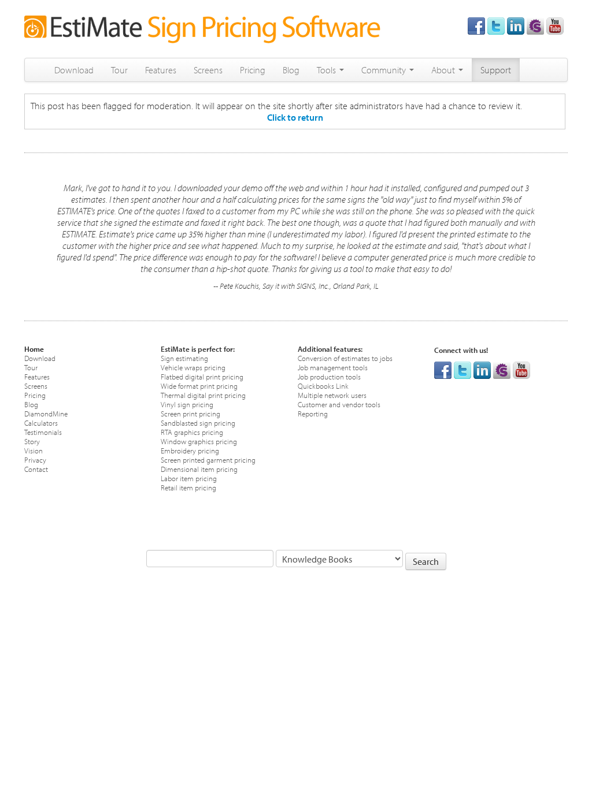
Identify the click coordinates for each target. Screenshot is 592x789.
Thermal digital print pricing (203, 395)
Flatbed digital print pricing (202, 376)
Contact (36, 469)
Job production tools (329, 376)
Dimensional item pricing (199, 469)
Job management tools (333, 367)
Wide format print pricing (199, 385)
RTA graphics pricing (192, 432)
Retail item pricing (188, 487)
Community (384, 70)
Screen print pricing (190, 413)
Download (74, 70)
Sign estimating (184, 358)
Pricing (252, 70)
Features (160, 70)
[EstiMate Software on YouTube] (555, 25)
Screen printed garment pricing (208, 459)
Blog (291, 70)
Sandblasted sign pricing (198, 422)
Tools (327, 70)
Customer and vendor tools (339, 404)
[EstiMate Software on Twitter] (496, 25)
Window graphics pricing (199, 441)
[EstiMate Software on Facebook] (476, 25)
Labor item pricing (189, 478)
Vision (33, 450)
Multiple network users (332, 395)
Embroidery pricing (190, 450)
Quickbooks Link (323, 385)
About (444, 70)
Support (495, 70)
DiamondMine (46, 413)
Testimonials (43, 432)
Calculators (41, 422)
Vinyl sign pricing (187, 404)
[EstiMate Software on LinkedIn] (515, 25)
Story (32, 441)
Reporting (313, 413)
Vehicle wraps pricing (193, 367)
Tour (119, 70)
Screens (208, 70)
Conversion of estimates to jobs (345, 358)
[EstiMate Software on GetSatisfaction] (535, 25)
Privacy (35, 459)
